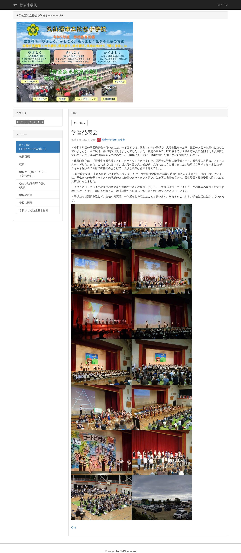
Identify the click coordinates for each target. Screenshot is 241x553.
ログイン (222, 5)
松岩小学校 (28, 4)
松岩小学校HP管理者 (113, 139)
